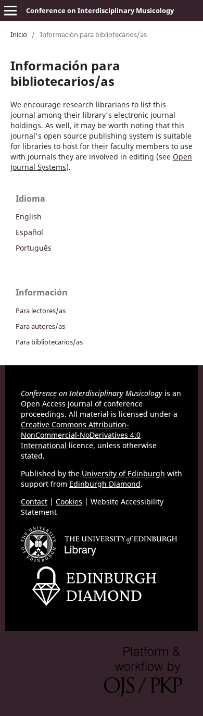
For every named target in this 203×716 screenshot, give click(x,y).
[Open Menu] (10, 10)
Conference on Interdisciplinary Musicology (100, 10)
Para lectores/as (41, 310)
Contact (34, 502)
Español (29, 232)
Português (34, 248)
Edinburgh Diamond (105, 484)
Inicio (18, 34)
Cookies (69, 502)
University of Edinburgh (123, 473)
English (29, 216)
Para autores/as (40, 326)
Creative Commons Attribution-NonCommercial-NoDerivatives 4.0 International (81, 434)
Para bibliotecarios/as (49, 342)
